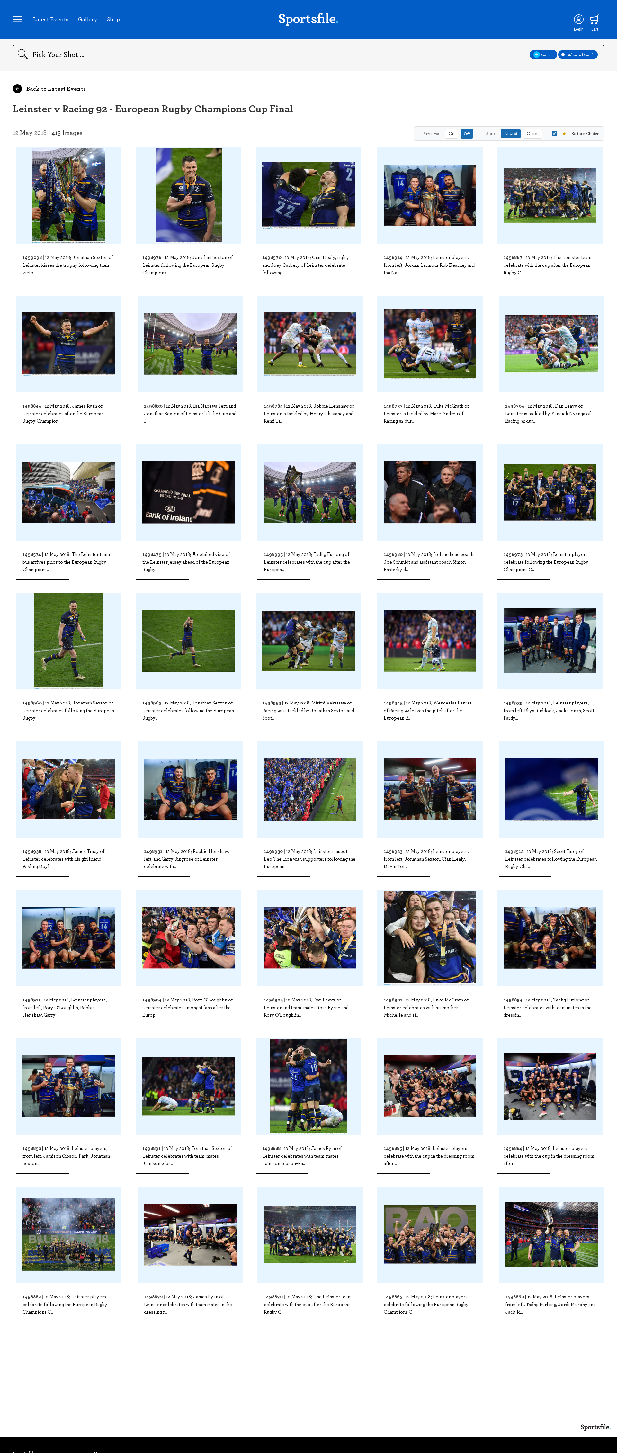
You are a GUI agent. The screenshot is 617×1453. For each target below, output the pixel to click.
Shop (113, 19)
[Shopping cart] (595, 19)
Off (467, 133)
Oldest (533, 133)
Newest (510, 133)
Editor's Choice (580, 133)
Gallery (87, 19)
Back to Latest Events (55, 88)
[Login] (578, 19)
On (451, 133)
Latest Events (50, 19)
